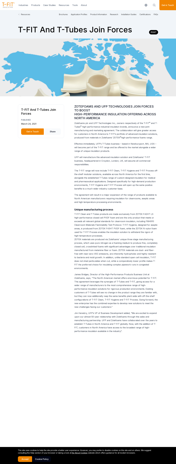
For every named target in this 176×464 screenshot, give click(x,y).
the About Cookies (79, 453)
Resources (25, 14)
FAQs (156, 14)
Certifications (145, 14)
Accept (25, 459)
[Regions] (146, 5)
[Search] (154, 5)
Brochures (63, 14)
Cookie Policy (42, 459)
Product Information (98, 14)
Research (114, 14)
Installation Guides (128, 14)
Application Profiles (79, 14)
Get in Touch (168, 5)
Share (53, 131)
